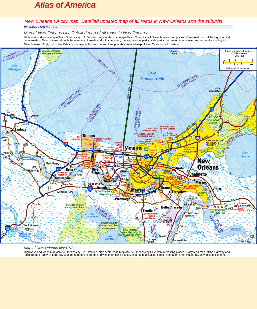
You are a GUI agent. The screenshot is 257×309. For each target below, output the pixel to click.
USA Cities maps (50, 27)
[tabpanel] (128, 36)
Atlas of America (65, 4)
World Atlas (30, 27)
